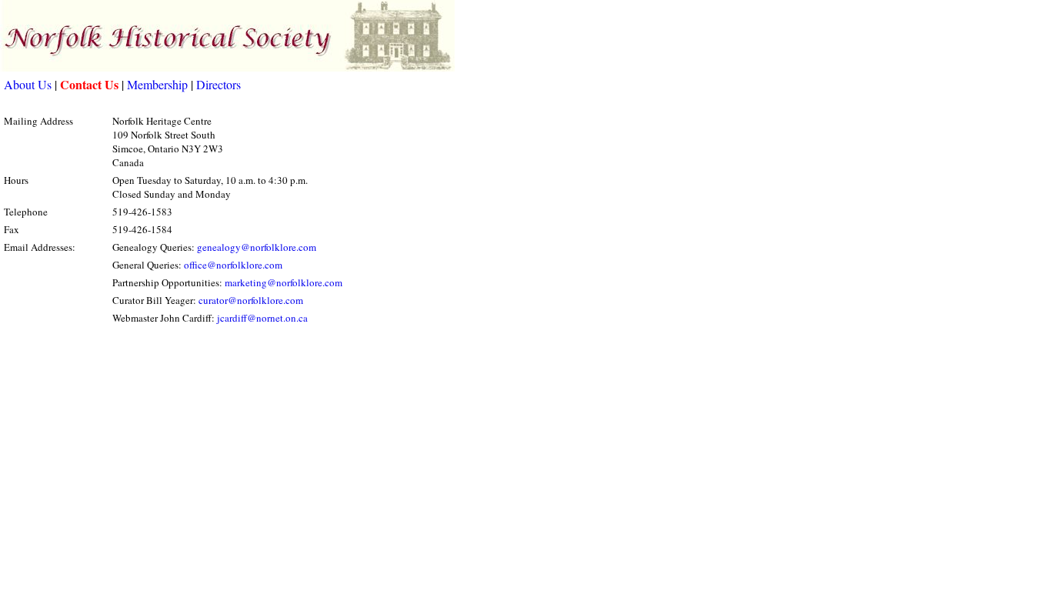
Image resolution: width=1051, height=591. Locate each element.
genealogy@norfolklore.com (256, 247)
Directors (218, 84)
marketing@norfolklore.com (283, 282)
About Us (28, 84)
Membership (157, 84)
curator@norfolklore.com (251, 300)
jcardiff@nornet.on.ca (262, 318)
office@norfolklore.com (233, 265)
